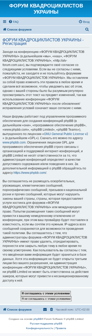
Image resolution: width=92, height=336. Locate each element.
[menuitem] (13, 22)
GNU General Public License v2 (66, 134)
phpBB (37, 319)
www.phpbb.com (14, 142)
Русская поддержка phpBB (46, 323)
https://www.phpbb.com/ (30, 173)
